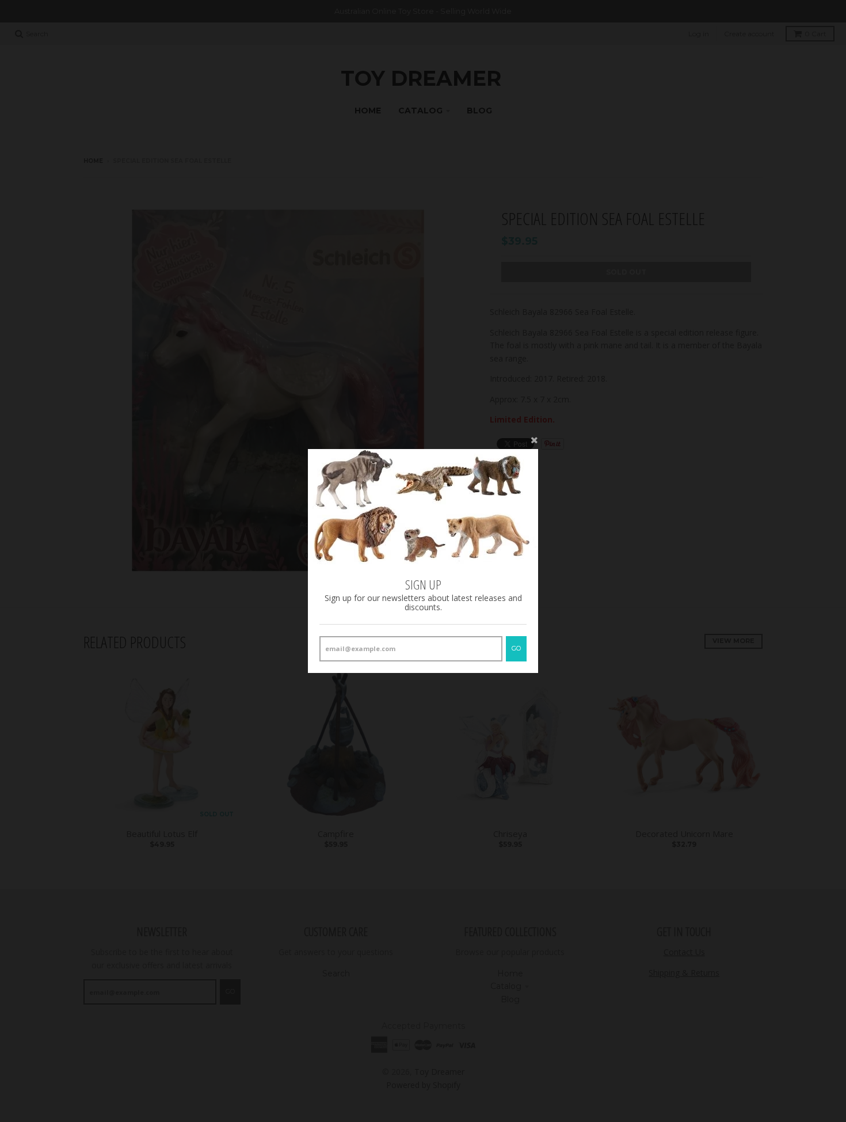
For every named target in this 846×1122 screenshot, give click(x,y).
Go (516, 648)
